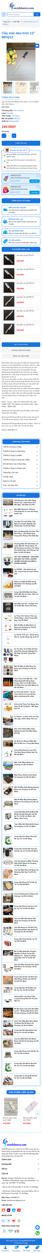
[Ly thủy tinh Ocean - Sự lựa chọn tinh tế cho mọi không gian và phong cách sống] (8, 696)
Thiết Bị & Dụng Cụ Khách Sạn (14, 468)
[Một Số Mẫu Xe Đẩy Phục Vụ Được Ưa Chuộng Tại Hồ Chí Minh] (8, 670)
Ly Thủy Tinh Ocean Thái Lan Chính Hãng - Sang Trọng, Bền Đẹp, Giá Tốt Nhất (26, 618)
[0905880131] (38, 1233)
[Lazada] (8, 1210)
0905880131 (15, 1197)
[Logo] (21, 6)
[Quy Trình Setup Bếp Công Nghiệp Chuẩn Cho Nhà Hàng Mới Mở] (8, 733)
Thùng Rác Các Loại (10, 472)
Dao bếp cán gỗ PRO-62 (25, 311)
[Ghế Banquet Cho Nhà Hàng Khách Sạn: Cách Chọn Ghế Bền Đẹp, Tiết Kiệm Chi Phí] (8, 502)
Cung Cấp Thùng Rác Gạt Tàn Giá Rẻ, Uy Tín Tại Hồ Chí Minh (26, 850)
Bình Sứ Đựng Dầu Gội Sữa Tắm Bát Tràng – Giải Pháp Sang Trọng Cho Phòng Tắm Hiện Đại (26, 533)
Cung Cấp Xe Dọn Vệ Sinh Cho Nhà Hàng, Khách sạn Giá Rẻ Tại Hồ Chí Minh (26, 979)
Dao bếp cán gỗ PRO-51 (25, 255)
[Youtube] (14, 1221)
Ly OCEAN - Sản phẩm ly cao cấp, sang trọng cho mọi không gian (26, 571)
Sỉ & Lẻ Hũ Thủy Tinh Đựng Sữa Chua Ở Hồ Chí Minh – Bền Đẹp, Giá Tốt (26, 706)
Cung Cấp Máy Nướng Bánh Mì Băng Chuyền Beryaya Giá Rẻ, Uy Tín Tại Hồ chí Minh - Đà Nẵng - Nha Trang (26, 815)
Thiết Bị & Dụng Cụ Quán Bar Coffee (16, 460)
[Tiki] (14, 1210)
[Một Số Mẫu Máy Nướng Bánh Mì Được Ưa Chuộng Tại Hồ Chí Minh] (8, 803)
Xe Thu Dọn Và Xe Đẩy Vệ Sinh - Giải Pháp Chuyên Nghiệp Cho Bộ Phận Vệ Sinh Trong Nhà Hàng (26, 652)
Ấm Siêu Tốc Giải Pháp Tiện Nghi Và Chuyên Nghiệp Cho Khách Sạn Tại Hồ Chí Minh (25, 524)
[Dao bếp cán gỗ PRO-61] (9, 301)
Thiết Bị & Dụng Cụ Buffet (12, 455)
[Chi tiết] (37, 175)
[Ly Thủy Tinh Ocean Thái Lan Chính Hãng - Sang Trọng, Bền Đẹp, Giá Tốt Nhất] (8, 618)
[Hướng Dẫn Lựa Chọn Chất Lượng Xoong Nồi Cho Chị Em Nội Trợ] (8, 1000)
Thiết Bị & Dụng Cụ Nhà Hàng (14, 451)
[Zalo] (3, 1221)
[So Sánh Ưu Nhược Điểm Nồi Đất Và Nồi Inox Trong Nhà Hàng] (8, 743)
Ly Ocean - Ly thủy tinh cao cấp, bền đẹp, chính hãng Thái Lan (26, 718)
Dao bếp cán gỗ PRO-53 (25, 283)
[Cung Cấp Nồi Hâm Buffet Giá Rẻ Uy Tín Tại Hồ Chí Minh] (8, 1032)
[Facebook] (8, 1221)
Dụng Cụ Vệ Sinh (9, 481)
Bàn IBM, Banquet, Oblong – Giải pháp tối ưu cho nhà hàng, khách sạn (26, 511)
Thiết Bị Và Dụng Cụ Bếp (12, 447)
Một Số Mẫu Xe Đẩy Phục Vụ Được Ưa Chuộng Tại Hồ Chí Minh (25, 668)
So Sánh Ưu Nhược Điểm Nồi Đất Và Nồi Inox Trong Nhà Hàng (26, 742)
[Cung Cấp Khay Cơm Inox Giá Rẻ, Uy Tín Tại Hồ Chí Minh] (8, 910)
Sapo (26, 1243)
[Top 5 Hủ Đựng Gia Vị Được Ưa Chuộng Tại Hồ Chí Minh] (8, 898)
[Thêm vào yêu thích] (37, 46)
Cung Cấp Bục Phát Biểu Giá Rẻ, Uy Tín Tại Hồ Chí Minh (25, 989)
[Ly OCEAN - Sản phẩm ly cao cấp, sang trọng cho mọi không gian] (8, 573)
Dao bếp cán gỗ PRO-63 (25, 325)
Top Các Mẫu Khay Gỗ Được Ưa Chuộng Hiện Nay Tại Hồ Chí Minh (26, 872)
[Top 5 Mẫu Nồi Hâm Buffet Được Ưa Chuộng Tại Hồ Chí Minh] (8, 828)
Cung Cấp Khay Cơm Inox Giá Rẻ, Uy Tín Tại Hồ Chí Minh (25, 907)
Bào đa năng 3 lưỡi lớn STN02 (30, 1119)
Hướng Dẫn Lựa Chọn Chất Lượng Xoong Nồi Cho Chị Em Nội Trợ (25, 999)
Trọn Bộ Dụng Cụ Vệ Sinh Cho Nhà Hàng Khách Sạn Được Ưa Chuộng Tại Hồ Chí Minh (26, 929)
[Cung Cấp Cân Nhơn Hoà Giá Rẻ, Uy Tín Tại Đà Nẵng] (8, 840)
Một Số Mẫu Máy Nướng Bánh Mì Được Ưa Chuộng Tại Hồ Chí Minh (26, 802)
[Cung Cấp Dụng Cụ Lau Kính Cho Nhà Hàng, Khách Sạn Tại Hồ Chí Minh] (8, 754)
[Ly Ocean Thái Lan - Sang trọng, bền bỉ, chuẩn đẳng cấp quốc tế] (8, 639)
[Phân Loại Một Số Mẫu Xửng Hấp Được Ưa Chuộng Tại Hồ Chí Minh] (8, 584)
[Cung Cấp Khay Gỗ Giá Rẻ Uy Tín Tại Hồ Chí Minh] (8, 886)
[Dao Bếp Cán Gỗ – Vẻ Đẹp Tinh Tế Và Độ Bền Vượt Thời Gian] (8, 607)
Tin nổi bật (21, 495)
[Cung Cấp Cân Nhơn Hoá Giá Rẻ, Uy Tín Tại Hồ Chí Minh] (8, 1067)
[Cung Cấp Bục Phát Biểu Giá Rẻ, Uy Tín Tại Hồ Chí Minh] (8, 990)
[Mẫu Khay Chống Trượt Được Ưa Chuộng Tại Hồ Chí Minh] (8, 779)
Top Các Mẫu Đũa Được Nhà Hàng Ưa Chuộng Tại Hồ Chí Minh (25, 921)
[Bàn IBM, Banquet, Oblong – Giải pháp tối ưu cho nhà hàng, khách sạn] (8, 513)
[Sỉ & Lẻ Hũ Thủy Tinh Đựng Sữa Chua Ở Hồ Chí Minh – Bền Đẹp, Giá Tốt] (8, 708)
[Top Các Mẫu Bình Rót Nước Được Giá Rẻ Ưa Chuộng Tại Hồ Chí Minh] (8, 1043)
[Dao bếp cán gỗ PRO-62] (9, 315)
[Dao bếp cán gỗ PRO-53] (9, 287)
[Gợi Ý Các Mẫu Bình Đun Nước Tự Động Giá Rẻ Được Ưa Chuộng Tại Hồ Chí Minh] (8, 1023)
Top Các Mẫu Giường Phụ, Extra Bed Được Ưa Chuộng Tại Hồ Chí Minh (26, 967)
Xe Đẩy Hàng (8, 477)
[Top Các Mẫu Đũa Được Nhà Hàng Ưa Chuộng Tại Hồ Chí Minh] (8, 920)
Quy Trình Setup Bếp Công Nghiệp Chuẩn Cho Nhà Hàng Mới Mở (25, 731)
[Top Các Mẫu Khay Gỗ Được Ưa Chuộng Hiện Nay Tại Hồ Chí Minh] (8, 874)
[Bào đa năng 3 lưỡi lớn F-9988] (11, 1107)
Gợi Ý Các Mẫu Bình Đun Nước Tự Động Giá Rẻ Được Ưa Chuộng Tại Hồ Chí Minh (26, 1023)
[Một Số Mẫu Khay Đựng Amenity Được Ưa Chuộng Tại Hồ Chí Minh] (8, 791)
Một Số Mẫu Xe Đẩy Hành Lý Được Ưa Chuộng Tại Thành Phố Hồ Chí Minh (25, 627)
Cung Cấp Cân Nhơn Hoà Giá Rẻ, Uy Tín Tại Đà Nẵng (25, 838)
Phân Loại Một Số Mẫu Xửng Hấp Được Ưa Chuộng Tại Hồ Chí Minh (25, 584)
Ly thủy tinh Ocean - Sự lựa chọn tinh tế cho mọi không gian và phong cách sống (25, 694)
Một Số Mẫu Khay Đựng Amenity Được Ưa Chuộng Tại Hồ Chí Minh (26, 789)
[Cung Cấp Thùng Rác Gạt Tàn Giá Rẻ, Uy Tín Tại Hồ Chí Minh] (8, 852)
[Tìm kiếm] (37, 14)
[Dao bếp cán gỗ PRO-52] (9, 273)
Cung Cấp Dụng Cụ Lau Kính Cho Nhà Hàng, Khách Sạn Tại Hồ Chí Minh (25, 752)
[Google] (19, 1221)
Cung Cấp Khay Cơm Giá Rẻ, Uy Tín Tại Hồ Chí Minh (26, 1052)
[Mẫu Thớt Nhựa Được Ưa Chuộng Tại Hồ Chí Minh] (8, 766)
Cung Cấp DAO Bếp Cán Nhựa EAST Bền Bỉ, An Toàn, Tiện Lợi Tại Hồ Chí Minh (26, 594)
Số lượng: (5, 131)
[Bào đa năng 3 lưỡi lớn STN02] (31, 1107)
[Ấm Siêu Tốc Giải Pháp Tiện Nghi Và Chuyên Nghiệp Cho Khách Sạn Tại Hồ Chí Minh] (8, 524)
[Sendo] (19, 1210)
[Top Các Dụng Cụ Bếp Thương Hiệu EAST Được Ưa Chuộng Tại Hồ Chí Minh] (8, 862)
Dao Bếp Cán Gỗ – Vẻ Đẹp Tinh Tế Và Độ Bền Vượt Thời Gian (26, 605)
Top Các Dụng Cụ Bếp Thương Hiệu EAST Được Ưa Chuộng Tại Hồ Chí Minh (26, 863)
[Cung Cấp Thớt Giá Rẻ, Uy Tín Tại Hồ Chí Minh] (8, 943)
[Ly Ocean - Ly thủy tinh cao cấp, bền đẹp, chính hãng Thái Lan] (8, 720)
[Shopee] (3, 1210)
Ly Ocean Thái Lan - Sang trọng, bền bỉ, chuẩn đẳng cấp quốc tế (26, 636)
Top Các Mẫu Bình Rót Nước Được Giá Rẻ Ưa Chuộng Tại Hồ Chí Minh (26, 1041)
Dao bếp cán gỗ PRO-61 (25, 297)
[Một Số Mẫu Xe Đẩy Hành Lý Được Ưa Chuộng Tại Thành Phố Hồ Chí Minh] (8, 627)
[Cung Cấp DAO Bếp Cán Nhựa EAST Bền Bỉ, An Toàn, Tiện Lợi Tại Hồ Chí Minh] (8, 595)
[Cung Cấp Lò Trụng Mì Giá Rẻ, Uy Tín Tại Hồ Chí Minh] (8, 1079)
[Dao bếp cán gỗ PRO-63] (9, 329)
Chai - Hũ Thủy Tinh (10, 485)
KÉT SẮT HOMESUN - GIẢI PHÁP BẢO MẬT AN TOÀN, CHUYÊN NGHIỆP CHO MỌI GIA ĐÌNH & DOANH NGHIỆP (26, 560)
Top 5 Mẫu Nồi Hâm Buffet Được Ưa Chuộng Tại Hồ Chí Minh (26, 825)
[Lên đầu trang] (37, 1239)
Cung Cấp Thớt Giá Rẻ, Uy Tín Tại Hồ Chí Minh (25, 940)
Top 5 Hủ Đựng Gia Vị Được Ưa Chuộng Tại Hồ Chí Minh (26, 895)
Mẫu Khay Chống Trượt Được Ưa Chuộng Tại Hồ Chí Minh (25, 776)
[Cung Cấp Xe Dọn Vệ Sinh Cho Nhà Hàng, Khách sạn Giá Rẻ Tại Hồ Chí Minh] (8, 980)
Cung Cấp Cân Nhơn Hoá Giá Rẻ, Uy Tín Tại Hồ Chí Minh (25, 1064)
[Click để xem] (21, 62)
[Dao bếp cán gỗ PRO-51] (9, 259)
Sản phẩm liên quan (21, 1092)
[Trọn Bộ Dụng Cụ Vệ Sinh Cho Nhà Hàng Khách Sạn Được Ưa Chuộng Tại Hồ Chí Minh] (8, 931)
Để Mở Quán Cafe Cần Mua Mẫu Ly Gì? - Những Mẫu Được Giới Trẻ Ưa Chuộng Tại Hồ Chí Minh (26, 1011)
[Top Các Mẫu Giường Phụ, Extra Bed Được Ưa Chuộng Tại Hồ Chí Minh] (8, 968)
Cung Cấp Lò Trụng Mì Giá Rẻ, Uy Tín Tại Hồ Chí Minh (25, 1077)
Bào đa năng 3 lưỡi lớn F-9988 (10, 1119)
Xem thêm (5, 107)
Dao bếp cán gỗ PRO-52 (25, 269)
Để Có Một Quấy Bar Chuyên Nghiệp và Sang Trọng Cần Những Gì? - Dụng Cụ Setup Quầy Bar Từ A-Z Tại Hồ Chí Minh (25, 955)
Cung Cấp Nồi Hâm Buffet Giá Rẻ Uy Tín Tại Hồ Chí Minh (25, 1031)
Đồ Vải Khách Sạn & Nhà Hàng (14, 464)
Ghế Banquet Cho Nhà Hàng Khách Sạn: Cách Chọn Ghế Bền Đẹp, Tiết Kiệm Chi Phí (25, 502)
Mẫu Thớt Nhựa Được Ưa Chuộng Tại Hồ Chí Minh (24, 763)
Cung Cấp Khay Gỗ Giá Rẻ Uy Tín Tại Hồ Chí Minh (25, 883)
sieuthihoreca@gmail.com (16, 1200)
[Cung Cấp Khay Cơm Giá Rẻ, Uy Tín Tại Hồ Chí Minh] (8, 1055)
